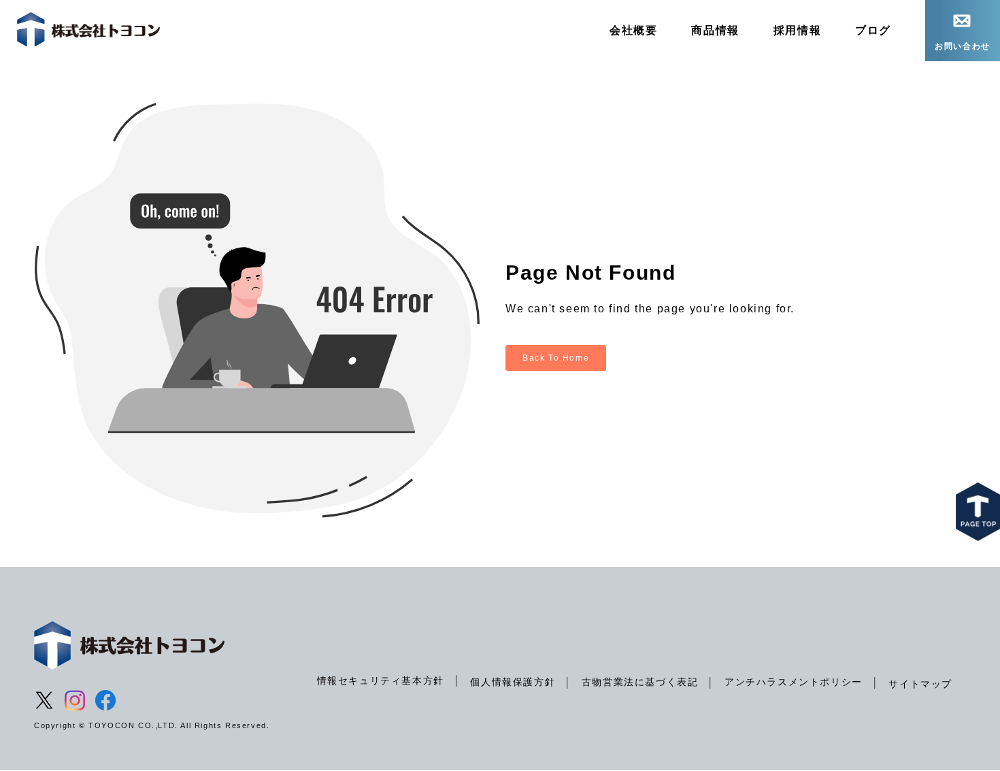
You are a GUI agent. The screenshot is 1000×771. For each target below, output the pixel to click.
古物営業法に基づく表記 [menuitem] (640, 681)
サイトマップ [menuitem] (920, 683)
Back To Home (555, 358)
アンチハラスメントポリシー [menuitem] (793, 681)
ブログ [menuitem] (873, 30)
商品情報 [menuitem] (715, 30)
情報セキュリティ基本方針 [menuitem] (380, 680)
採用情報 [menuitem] (797, 30)
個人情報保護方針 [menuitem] (512, 681)
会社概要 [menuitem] (633, 30)
